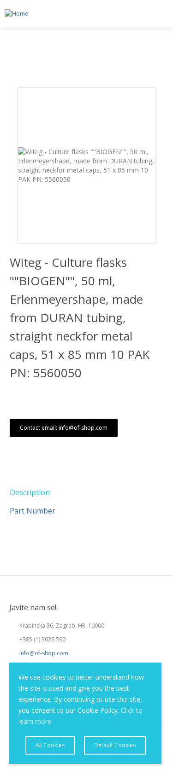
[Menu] (162, 14)
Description (30, 492)
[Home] (14, 13)
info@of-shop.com (43, 653)
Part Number (32, 511)
